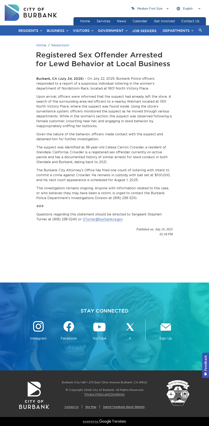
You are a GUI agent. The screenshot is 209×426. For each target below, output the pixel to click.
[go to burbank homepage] (31, 12)
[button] (200, 30)
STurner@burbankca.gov (103, 219)
